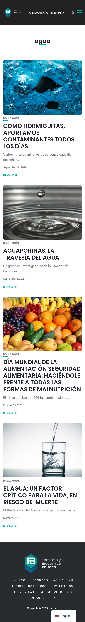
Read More (10, 175)
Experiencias (23, 592)
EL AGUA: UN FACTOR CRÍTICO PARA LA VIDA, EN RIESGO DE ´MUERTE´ (40, 495)
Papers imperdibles (56, 592)
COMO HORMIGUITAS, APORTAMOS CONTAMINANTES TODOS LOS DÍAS (39, 136)
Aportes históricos (29, 586)
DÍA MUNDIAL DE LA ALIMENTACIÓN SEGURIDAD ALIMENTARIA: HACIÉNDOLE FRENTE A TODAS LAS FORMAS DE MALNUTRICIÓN (42, 375)
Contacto (35, 598)
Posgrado (39, 580)
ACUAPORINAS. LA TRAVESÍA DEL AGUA (31, 254)
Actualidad (63, 580)
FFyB (54, 598)
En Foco (19, 580)
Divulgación (11, 118)
